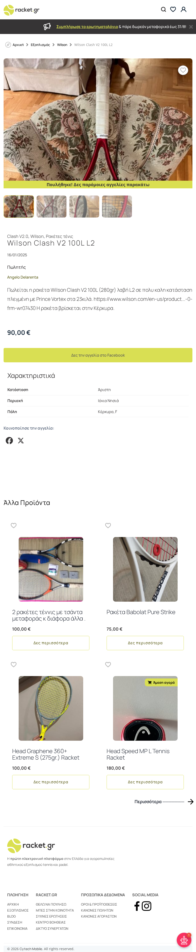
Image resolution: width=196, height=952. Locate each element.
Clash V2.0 (17, 236)
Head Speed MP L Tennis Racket (138, 754)
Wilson (62, 44)
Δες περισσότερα (50, 642)
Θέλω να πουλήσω (51, 904)
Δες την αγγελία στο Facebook (98, 355)
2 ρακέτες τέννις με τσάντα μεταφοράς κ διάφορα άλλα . (49, 615)
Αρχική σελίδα (18, 45)
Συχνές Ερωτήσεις (51, 916)
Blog (11, 916)
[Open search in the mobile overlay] (163, 9)
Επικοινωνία (17, 928)
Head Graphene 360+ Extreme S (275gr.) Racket (45, 754)
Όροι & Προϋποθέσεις (99, 904)
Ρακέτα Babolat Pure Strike (141, 612)
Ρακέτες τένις (59, 236)
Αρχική (13, 904)
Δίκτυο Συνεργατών (52, 928)
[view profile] (184, 10)
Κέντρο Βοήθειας (51, 922)
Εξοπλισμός (40, 44)
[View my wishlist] (173, 9)
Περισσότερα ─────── (159, 801)
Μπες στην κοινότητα (55, 910)
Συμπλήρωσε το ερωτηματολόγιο (87, 26)
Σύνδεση (14, 922)
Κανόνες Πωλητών (97, 910)
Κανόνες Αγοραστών (99, 916)
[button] (183, 70)
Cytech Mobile (31, 948)
